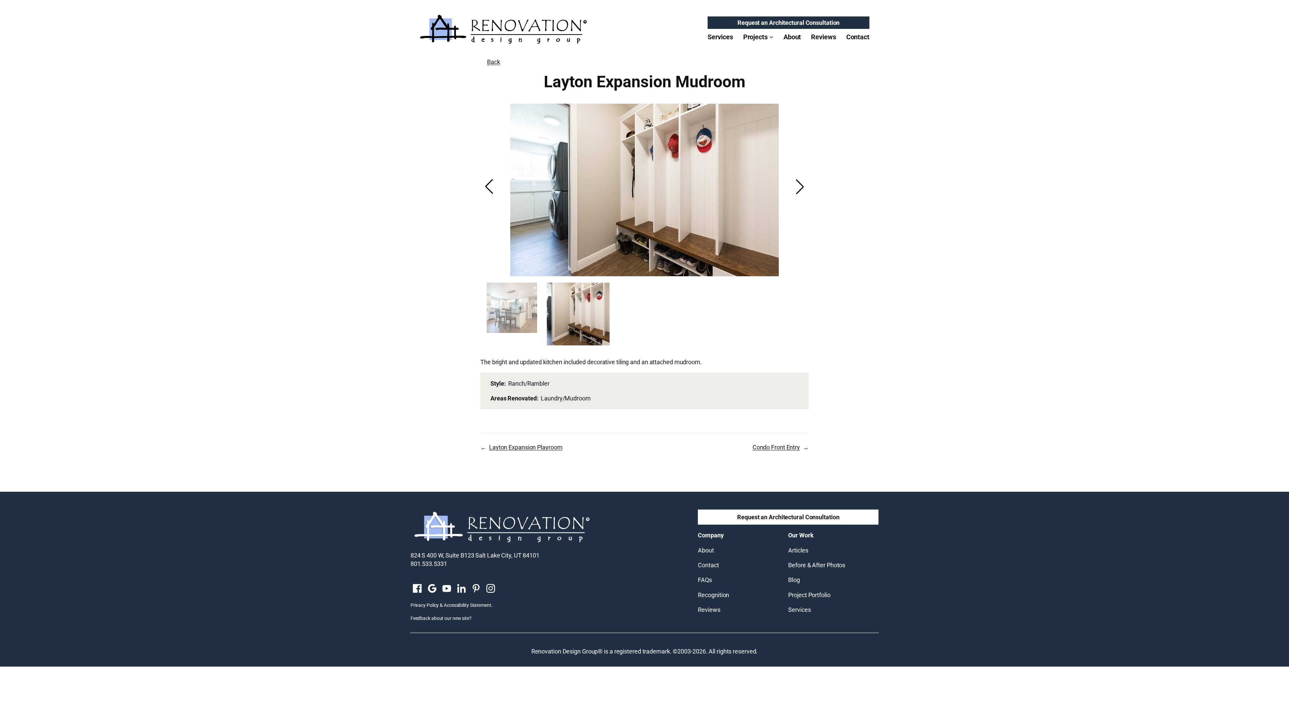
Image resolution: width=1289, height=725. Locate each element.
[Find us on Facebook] (417, 589)
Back (493, 61)
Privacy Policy (425, 605)
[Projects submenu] (771, 37)
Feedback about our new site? (441, 618)
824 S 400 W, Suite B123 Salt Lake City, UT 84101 (475, 555)
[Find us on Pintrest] (476, 589)
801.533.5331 (429, 563)
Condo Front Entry (776, 447)
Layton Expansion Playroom (526, 447)
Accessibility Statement (467, 605)
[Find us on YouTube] (447, 589)
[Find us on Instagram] (491, 589)
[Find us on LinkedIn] (461, 589)
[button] (800, 186)
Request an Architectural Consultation (788, 22)
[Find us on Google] (432, 589)
